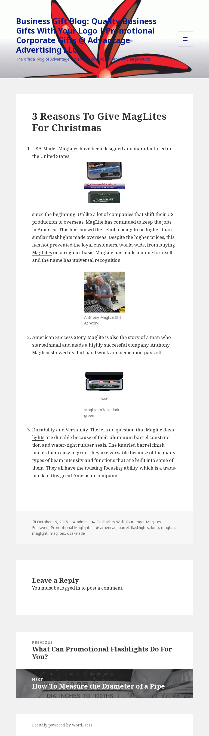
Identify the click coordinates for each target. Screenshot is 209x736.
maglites (57, 533)
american (108, 527)
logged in (70, 588)
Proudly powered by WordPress (62, 725)
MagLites (68, 148)
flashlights (140, 527)
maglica (168, 527)
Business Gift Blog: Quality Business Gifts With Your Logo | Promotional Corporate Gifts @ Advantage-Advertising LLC (86, 35)
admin (82, 521)
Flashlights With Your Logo (120, 521)
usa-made (76, 533)
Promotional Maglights (71, 527)
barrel (124, 527)
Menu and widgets (185, 46)
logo (155, 527)
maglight (40, 533)
